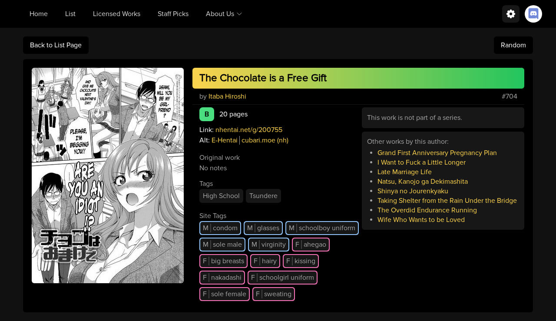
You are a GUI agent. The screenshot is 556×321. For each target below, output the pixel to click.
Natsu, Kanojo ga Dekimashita (422, 181)
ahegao (310, 244)
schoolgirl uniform (282, 277)
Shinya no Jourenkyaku (412, 191)
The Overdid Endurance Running (427, 210)
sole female (224, 294)
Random (513, 45)
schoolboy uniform (322, 228)
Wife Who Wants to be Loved (421, 219)
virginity (269, 244)
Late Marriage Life (404, 172)
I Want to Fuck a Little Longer (421, 162)
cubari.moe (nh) (265, 140)
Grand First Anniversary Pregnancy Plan (437, 153)
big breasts (223, 261)
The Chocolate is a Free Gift (263, 78)
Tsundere (263, 196)
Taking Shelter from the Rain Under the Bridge (447, 200)
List (70, 14)
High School (221, 196)
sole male (222, 244)
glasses (263, 228)
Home (39, 14)
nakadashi (222, 277)
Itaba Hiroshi (227, 96)
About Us (220, 14)
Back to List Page (56, 45)
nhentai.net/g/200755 (248, 130)
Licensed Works (116, 14)
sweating (273, 294)
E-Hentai (225, 140)
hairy (265, 261)
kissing (300, 261)
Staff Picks (173, 14)
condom (220, 228)
